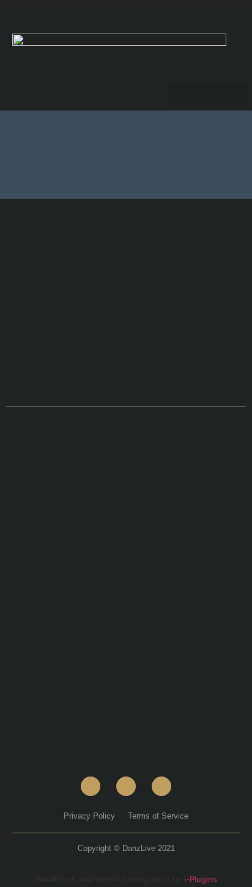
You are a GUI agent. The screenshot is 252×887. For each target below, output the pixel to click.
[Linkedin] (161, 786)
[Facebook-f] (90, 786)
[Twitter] (126, 786)
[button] (208, 94)
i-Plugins (200, 879)
